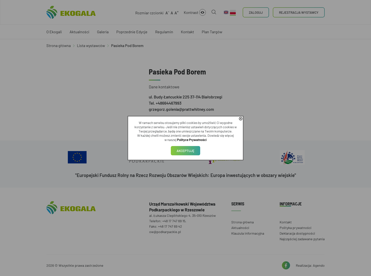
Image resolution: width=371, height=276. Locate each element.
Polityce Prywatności (192, 140)
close (241, 119)
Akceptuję (185, 151)
